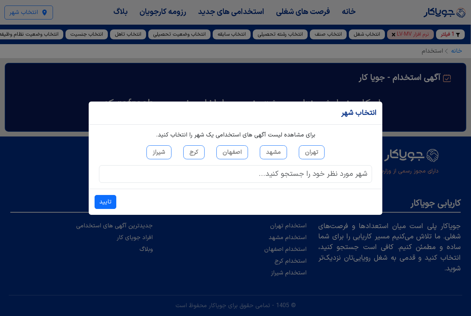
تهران (311, 152)
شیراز (159, 152)
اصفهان (232, 152)
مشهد (273, 152)
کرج (194, 152)
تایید (105, 202)
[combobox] (235, 174)
